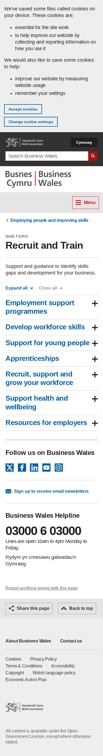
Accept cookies (23, 109)
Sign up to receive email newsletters (51, 491)
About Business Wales (28, 641)
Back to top (81, 608)
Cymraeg (84, 142)
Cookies (13, 659)
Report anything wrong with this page (41, 588)
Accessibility (62, 666)
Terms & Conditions (23, 666)
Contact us (71, 641)
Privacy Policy (43, 659)
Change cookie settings (31, 122)
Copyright (14, 672)
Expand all (16, 288)
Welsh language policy (54, 672)
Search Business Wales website (93, 156)
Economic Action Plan (26, 679)
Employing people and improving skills (49, 220)
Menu (90, 202)
